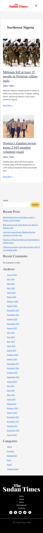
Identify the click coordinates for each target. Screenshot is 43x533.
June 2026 (11, 283)
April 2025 (11, 346)
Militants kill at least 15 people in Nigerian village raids (20, 76)
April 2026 (11, 292)
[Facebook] (15, 512)
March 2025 (11, 350)
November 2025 (13, 314)
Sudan (9, 464)
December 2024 (13, 363)
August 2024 (12, 381)
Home (21, 496)
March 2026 (11, 297)
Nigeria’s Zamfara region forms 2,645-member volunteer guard (19, 147)
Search (5, 200)
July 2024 (10, 386)
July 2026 (10, 279)
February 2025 (12, 354)
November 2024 (13, 368)
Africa (5, 85)
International (12, 455)
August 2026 (12, 274)
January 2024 (12, 412)
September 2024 (13, 377)
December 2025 (13, 310)
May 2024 (11, 395)
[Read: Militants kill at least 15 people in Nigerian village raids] (21, 52)
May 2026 (11, 288)
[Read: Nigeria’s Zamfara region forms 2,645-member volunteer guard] (18, 126)
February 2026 (12, 301)
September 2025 (13, 323)
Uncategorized (12, 469)
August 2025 (12, 328)
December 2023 (13, 417)
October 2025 (12, 319)
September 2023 (13, 430)
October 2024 (12, 372)
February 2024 (12, 408)
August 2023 (12, 435)
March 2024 (11, 404)
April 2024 (11, 399)
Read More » (8, 105)
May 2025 (11, 341)
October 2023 (12, 426)
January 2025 (12, 359)
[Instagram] (10, 512)
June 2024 (11, 390)
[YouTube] (20, 512)
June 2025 (11, 337)
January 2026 (12, 306)
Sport (9, 460)
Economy (10, 451)
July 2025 (10, 332)
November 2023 (13, 421)
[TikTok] (24, 512)
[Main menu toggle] (36, 5)
